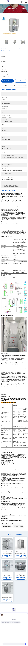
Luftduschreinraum (18, 526)
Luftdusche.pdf (4, 199)
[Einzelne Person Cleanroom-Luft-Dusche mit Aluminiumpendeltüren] (14, 25)
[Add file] (2, 643)
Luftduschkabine (15, 523)
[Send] (26, 643)
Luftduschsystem (6, 526)
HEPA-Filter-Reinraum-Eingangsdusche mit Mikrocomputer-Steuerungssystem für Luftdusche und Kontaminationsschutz (7, 574)
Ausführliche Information (7, 85)
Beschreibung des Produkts (20, 85)
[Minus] (26, 615)
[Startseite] (14, 611)
